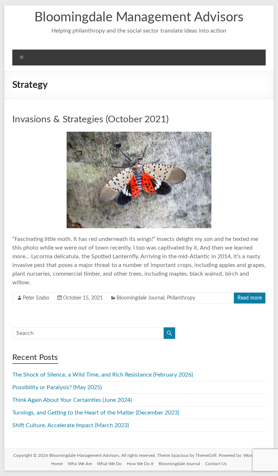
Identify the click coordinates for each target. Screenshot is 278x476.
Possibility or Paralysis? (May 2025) (57, 387)
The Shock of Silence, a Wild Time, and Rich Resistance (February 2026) (102, 375)
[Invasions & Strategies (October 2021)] (139, 135)
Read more (249, 298)
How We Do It (140, 464)
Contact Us (216, 464)
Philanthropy (181, 298)
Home (57, 464)
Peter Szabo (36, 298)
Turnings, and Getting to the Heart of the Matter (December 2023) (95, 413)
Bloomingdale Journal (140, 298)
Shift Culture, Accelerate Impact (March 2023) (70, 425)
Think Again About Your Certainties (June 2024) (72, 400)
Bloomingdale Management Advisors (139, 17)
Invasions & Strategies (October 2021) (90, 119)
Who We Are (80, 464)
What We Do (109, 464)
